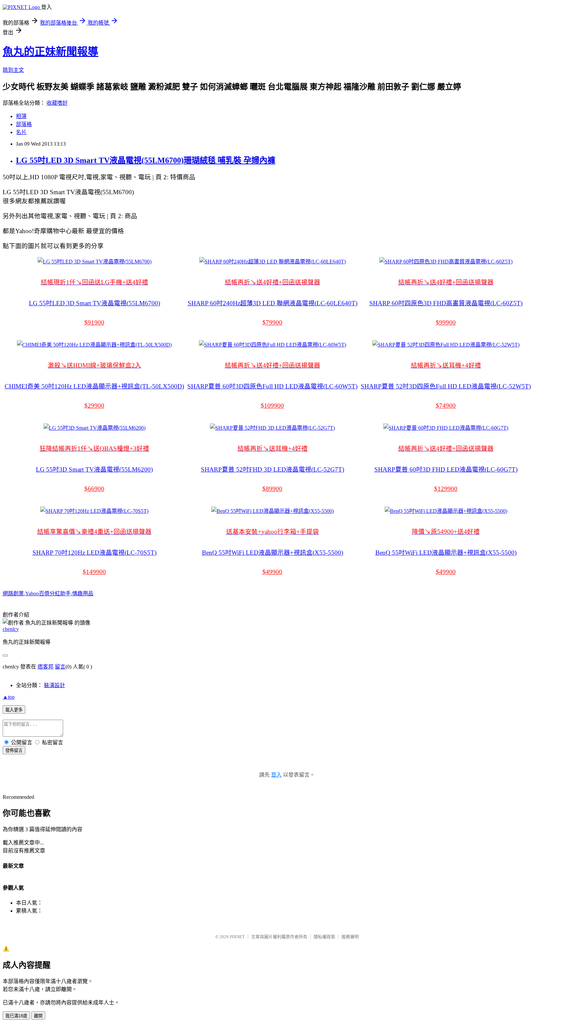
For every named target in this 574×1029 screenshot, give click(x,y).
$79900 (272, 322)
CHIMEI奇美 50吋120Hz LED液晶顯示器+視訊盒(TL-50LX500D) (94, 386)
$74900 (446, 405)
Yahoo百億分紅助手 (48, 593)
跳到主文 (13, 70)
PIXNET (237, 936)
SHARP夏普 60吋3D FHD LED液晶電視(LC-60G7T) (446, 469)
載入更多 (14, 709)
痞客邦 (45, 666)
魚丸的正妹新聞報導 (50, 52)
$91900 (94, 322)
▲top (9, 697)
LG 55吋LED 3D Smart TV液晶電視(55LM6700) (94, 303)
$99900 (446, 322)
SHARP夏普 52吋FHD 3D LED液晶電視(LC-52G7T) (272, 469)
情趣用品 (82, 593)
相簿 (21, 116)
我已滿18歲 (16, 1015)
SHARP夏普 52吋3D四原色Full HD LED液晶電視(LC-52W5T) (446, 386)
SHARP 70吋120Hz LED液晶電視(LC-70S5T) (94, 552)
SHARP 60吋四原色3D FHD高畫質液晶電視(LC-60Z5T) (446, 303)
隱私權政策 (324, 936)
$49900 (272, 571)
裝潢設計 (54, 685)
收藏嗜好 (57, 103)
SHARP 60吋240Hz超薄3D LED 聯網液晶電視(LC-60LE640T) (272, 303)
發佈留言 (14, 750)
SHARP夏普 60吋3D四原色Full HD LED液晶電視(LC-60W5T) (272, 386)
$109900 (272, 405)
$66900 (94, 488)
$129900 (445, 488)
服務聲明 (350, 936)
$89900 (272, 488)
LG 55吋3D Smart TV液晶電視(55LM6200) (94, 469)
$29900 (94, 405)
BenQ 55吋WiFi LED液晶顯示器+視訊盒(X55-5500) (272, 552)
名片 (21, 132)
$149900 (94, 571)
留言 (60, 666)
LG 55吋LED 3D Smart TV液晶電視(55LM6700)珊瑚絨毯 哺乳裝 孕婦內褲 (145, 160)
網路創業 (13, 593)
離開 (38, 1015)
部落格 (24, 124)
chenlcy (11, 629)
